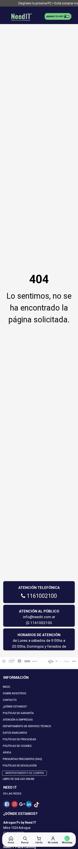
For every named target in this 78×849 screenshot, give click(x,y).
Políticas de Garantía (18, 713)
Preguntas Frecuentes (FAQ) (22, 759)
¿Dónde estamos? (15, 706)
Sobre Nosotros (14, 693)
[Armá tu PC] (57, 16)
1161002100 (41, 596)
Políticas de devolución (20, 765)
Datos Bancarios (15, 732)
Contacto (10, 700)
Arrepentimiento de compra (24, 773)
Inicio (6, 686)
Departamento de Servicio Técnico (27, 726)
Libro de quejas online (18, 779)
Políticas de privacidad (19, 739)
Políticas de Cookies (17, 745)
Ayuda (7, 752)
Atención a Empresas (18, 719)
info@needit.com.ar (39, 617)
